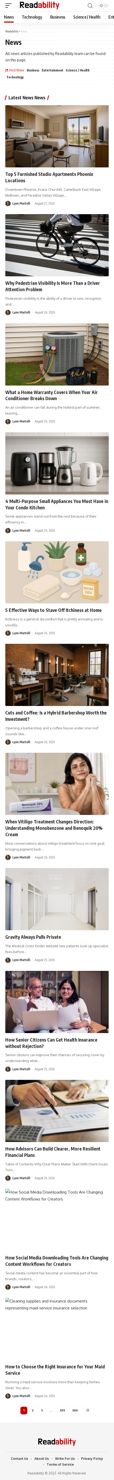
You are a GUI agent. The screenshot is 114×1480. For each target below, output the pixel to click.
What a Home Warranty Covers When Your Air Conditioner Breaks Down (51, 395)
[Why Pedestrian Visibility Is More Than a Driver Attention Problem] (57, 245)
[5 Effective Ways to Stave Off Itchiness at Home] (57, 572)
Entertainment (52, 70)
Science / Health (78, 70)
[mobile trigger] (9, 5)
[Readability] (39, 5)
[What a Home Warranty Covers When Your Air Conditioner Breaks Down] (57, 354)
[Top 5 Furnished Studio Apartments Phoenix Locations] (57, 136)
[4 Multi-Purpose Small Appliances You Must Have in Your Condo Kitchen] (57, 463)
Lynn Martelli (21, 203)
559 (62, 1410)
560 (75, 1410)
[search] (90, 6)
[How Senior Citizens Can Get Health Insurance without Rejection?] (57, 1002)
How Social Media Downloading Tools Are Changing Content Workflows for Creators (56, 1261)
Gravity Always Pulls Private (33, 937)
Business (33, 70)
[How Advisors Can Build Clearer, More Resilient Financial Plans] (57, 1111)
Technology (15, 77)
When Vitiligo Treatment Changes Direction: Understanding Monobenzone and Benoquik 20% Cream (54, 828)
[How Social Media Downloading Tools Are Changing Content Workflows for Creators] (57, 1220)
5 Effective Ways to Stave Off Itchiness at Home (53, 610)
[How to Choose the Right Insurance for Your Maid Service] (57, 1329)
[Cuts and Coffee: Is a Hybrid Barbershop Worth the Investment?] (57, 675)
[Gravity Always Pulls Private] (57, 899)
